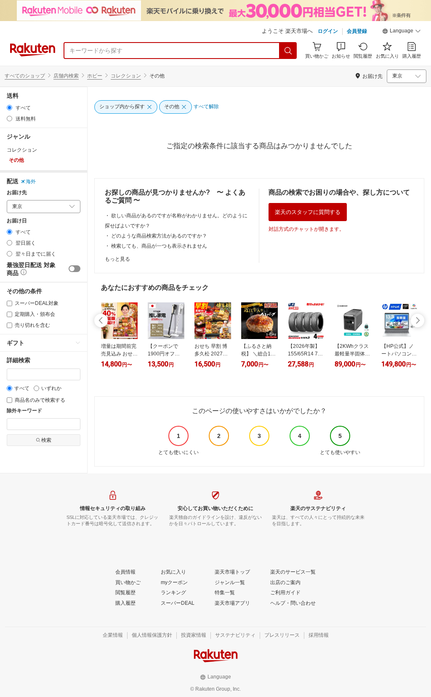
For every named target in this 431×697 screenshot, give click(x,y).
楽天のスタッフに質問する (308, 212)
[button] (401, 32)
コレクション (126, 76)
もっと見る (117, 259)
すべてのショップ (25, 76)
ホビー (94, 76)
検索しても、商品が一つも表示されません (159, 246)
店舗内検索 (66, 76)
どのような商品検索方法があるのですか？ (159, 236)
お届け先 (17, 192)
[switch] (74, 268)
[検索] (288, 50)
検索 (46, 440)
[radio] (9, 107)
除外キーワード (24, 411)
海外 (31, 181)
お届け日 (17, 221)
